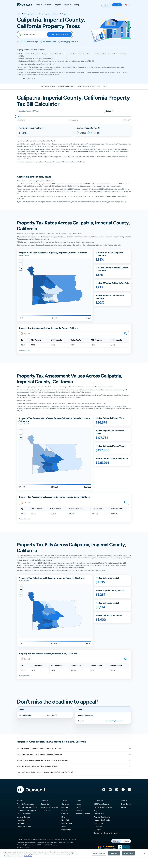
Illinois (63, 817)
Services (20, 800)
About (78, 804)
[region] (74, 853)
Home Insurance (23, 820)
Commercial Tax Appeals (27, 810)
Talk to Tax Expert (24, 826)
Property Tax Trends (102, 820)
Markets (44, 800)
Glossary (97, 830)
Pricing (78, 807)
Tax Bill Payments (24, 814)
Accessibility (45, 845)
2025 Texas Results (101, 804)
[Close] (145, 853)
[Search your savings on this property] (125, 333)
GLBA (39, 845)
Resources (98, 800)
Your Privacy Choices (23, 848)
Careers (79, 810)
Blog (95, 810)
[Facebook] (103, 789)
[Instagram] (116, 789)
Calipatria (65, 14)
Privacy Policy (21, 845)
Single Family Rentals (49, 807)
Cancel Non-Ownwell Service (105, 833)
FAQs (123, 807)
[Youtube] (129, 789)
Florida (64, 810)
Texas (63, 826)
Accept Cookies (128, 853)
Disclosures (54, 845)
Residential (45, 804)
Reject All (114, 853)
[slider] (17, 116)
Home (19, 14)
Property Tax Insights (102, 817)
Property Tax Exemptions (27, 807)
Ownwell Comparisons (103, 807)
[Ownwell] (24, 4)
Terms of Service (31, 845)
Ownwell (26, 255)
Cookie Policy (28, 856)
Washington (66, 830)
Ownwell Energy (23, 817)
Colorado (65, 807)
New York (65, 820)
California (42, 14)
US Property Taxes (29, 14)
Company (79, 800)
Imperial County (53, 14)
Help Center (126, 804)
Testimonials (98, 823)
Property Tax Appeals (25, 804)
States (64, 800)
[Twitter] (123, 789)
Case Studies (99, 814)
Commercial (45, 810)
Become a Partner (83, 814)
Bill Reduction (22, 823)
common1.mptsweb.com (114, 721)
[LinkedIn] (110, 789)
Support (124, 800)
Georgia (64, 814)
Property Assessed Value (28, 111)
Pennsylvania (66, 823)
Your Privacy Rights (99, 853)
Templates (98, 826)
